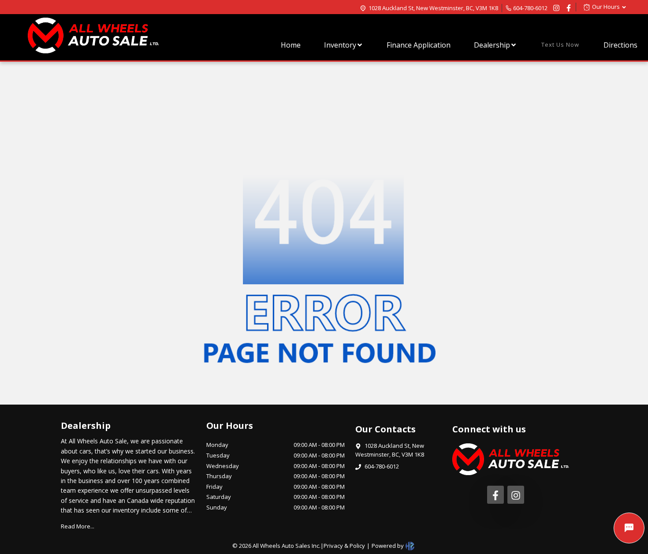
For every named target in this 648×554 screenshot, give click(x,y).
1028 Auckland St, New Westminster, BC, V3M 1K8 (433, 8)
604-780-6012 (530, 8)
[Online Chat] (629, 528)
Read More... (77, 526)
